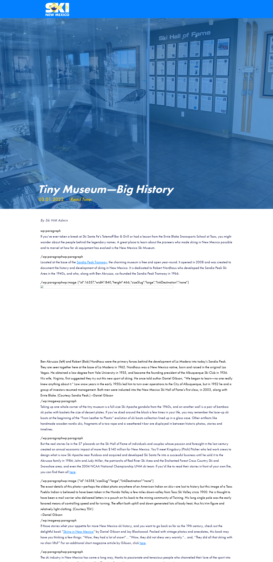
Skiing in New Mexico (78, 531)
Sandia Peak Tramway (92, 262)
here (73, 472)
